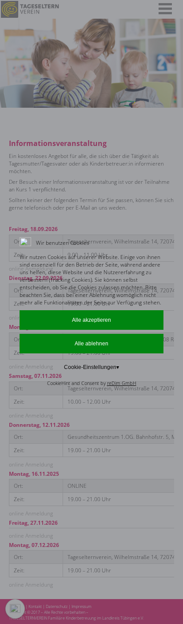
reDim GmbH (121, 383)
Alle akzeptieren (91, 320)
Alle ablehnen (91, 343)
